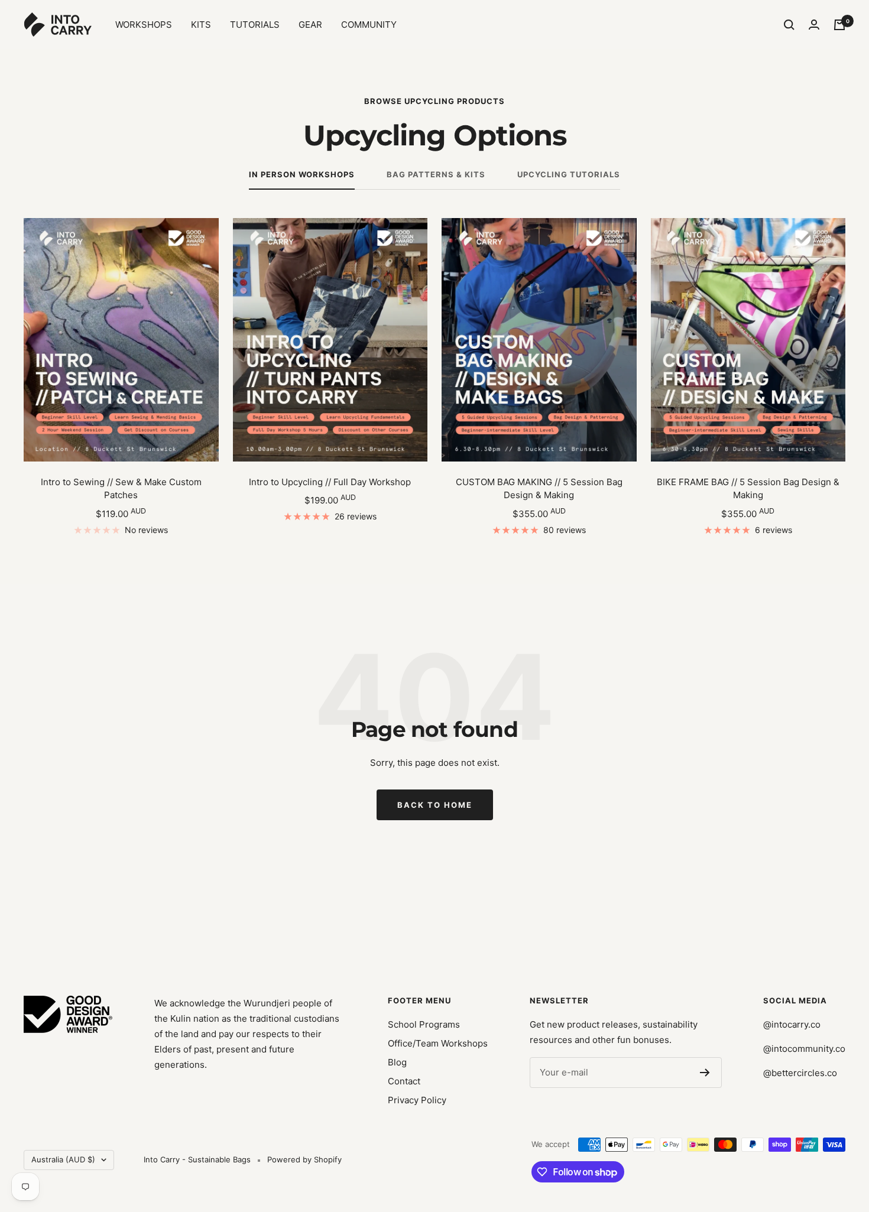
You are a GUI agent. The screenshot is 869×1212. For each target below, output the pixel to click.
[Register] (705, 1072)
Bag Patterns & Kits (436, 174)
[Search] (789, 25)
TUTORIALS (255, 24)
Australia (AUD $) (63, 1159)
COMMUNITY (369, 24)
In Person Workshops (302, 174)
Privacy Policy (417, 1100)
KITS (201, 24)
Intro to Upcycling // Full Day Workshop (330, 482)
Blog (397, 1062)
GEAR (310, 24)
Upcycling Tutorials (568, 174)
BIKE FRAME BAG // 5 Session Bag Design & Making (748, 488)
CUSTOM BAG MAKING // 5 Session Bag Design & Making (539, 488)
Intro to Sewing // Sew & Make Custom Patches (121, 488)
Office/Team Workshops (438, 1043)
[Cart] (839, 25)
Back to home (434, 805)
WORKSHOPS (143, 24)
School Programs (424, 1024)
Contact (404, 1081)
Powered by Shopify (304, 1159)
